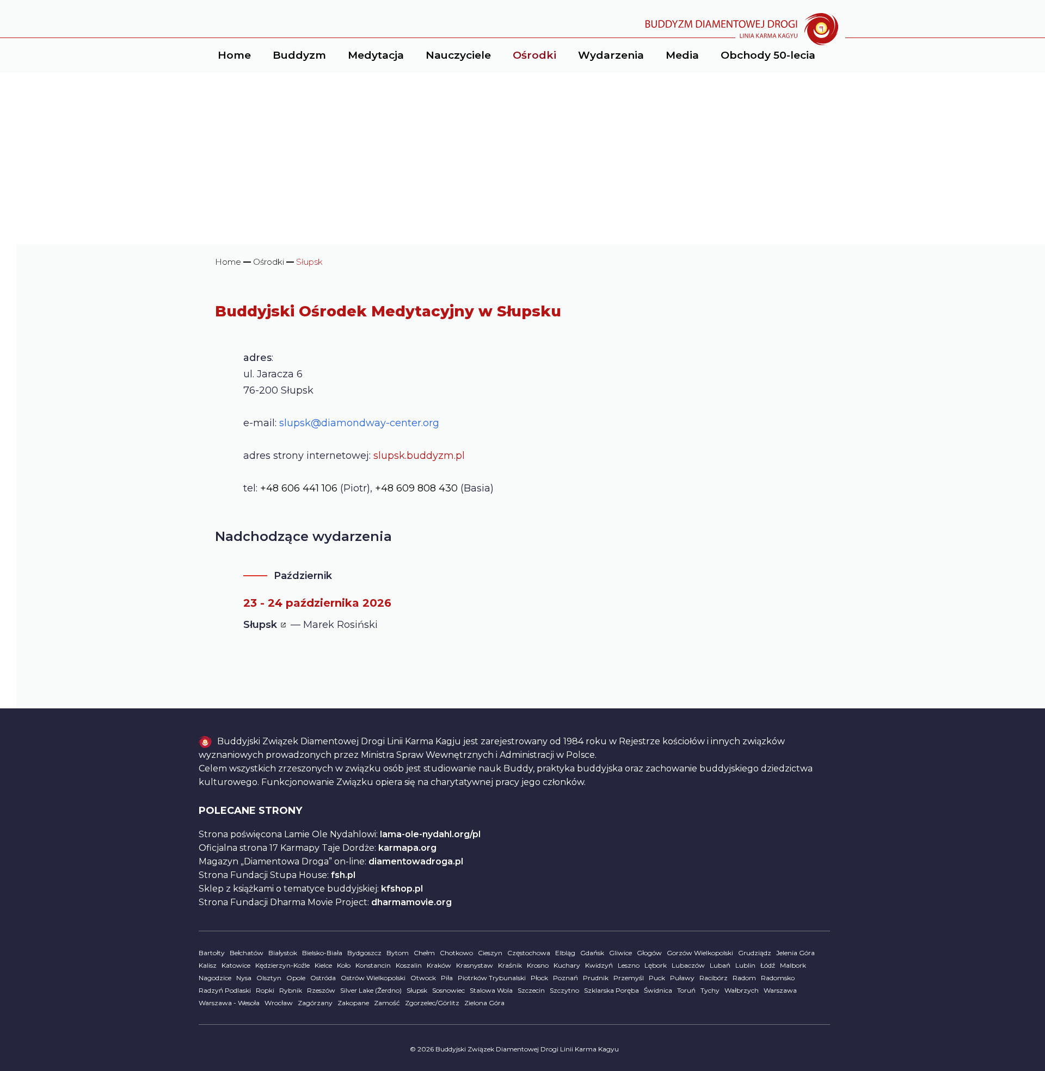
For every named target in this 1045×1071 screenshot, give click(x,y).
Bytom (397, 953)
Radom (744, 978)
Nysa (243, 978)
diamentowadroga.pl (415, 861)
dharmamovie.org (411, 902)
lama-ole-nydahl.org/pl (430, 834)
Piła (447, 978)
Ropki (265, 990)
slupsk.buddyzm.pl (419, 456)
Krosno (538, 965)
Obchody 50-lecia (768, 55)
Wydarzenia (611, 55)
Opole (295, 978)
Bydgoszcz (364, 953)
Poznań (565, 978)
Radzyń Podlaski (225, 990)
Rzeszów (321, 990)
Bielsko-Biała (322, 953)
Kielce (323, 965)
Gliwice (620, 953)
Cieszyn (490, 953)
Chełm (424, 953)
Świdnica (658, 990)
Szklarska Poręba (611, 990)
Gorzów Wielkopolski (700, 953)
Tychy (710, 990)
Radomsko (778, 978)
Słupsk (417, 990)
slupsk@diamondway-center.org (359, 423)
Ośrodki (534, 55)
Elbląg (565, 953)
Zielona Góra (484, 1003)
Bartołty (212, 953)
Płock (539, 978)
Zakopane (353, 1003)
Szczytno (564, 990)
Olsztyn (268, 978)
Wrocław (279, 1003)
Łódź (767, 965)
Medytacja (376, 55)
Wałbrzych (741, 990)
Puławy (682, 978)
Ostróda (323, 978)
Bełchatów (246, 953)
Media (682, 55)
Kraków (439, 965)
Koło (344, 965)
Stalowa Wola (491, 990)
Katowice (236, 965)
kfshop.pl (402, 888)
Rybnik (290, 990)
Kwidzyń (599, 965)
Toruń (686, 990)
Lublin (745, 965)
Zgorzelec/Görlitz (432, 1003)
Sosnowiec (448, 990)
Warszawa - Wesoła (229, 1003)
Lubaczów (688, 965)
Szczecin (531, 990)
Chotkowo (456, 953)
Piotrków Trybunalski (492, 978)
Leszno (629, 965)
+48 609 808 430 (416, 488)
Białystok (282, 953)
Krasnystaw (474, 965)
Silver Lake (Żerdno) (371, 990)
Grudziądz (754, 953)
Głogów (649, 953)
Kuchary (567, 965)
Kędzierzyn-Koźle (282, 965)
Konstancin (373, 965)
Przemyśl (628, 978)
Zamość (387, 1003)
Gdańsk (592, 953)
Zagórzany (315, 1003)
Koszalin (409, 965)
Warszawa (780, 990)
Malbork (793, 965)
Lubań (720, 965)
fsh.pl (343, 875)
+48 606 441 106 (298, 488)
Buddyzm (299, 55)
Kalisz (208, 965)
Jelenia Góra (795, 953)
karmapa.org (407, 848)
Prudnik (595, 978)
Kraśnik (510, 965)
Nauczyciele (458, 55)
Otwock (423, 978)
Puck (657, 978)
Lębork (655, 965)
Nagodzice (215, 978)
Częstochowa (528, 953)
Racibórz (713, 978)
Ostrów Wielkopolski (373, 978)
